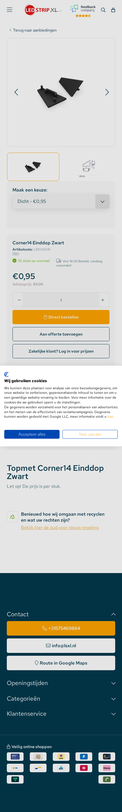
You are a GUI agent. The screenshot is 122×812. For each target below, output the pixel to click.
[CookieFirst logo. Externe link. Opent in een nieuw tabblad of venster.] (6, 374)
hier (110, 416)
